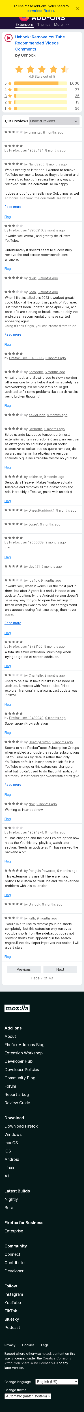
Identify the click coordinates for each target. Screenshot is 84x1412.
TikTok (10, 1311)
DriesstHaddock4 (41, 510)
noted (46, 1353)
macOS (11, 1142)
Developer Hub (18, 1061)
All (6, 1176)
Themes (43, 24)
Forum (10, 1086)
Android (11, 1159)
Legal (45, 1345)
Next (60, 969)
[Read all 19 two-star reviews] (40, 102)
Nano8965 (37, 164)
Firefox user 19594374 (26, 832)
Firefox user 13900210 (26, 230)
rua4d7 (34, 580)
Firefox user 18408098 (26, 358)
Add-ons (13, 1028)
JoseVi (33, 524)
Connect (12, 1254)
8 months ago (53, 132)
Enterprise (13, 1231)
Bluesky (11, 1319)
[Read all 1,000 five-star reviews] (40, 83)
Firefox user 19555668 (26, 542)
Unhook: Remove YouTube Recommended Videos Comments (40, 43)
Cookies (28, 1345)
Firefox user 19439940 (26, 718)
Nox (32, 804)
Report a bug (16, 1094)
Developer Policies (21, 1069)
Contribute (14, 1262)
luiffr (32, 918)
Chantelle (36, 675)
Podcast (12, 1327)
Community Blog (19, 1077)
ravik (32, 278)
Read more (12, 207)
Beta (8, 1207)
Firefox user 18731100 (26, 646)
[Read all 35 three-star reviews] (40, 96)
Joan (32, 292)
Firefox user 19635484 (26, 150)
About (10, 1036)
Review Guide (17, 1102)
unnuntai (35, 132)
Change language (17, 1382)
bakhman (35, 477)
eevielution (37, 415)
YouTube (12, 1302)
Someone (36, 372)
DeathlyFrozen (40, 742)
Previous (24, 969)
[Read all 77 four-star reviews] (40, 89)
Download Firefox (21, 1126)
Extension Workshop (23, 1053)
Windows (13, 1134)
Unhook (28, 55)
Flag (7, 217)
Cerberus (36, 429)
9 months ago (57, 415)
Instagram (13, 1294)
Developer (14, 1271)
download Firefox (40, 11)
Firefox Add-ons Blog (24, 1044)
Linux (9, 1167)
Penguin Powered (42, 871)
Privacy (9, 1345)
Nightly (11, 1199)
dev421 (34, 566)
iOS (7, 1151)
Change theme (15, 1390)
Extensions (24, 24)
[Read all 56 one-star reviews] (40, 108)
